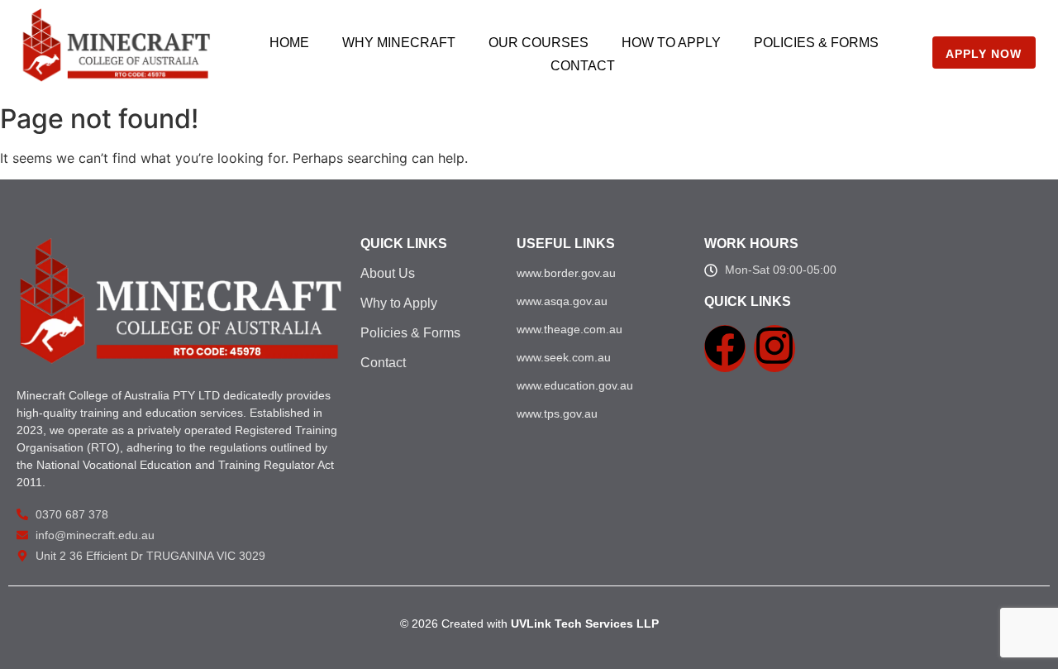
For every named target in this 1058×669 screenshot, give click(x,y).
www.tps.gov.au (557, 413)
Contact (582, 66)
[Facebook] (725, 348)
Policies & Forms (816, 43)
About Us (387, 273)
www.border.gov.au (566, 273)
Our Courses (538, 43)
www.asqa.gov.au (562, 301)
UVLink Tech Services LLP (585, 623)
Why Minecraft (398, 43)
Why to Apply (398, 303)
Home (289, 43)
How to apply (671, 43)
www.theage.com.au (569, 329)
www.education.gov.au (575, 385)
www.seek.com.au (564, 357)
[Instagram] (774, 348)
